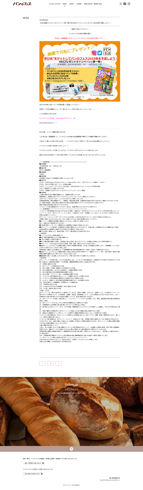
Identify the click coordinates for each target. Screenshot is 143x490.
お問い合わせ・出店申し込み (93, 4)
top (51, 363)
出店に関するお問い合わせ (32, 474)
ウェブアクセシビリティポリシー (110, 480)
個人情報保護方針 (114, 478)
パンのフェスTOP (54, 4)
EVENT (71, 4)
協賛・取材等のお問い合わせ (33, 463)
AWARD (79, 4)
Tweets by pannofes (46, 399)
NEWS (65, 4)
